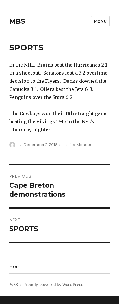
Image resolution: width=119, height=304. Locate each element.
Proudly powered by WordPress (53, 284)
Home (16, 266)
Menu (100, 21)
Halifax (68, 144)
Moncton (85, 144)
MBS (17, 21)
